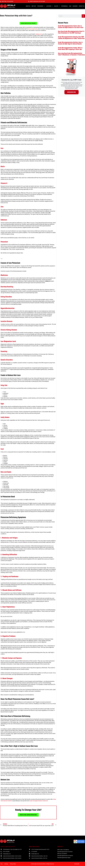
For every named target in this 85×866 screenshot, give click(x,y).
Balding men (39, 34)
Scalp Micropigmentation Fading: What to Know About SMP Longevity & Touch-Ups (70, 48)
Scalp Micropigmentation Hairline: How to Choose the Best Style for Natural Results (70, 43)
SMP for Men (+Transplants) (63, 849)
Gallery (56, 6)
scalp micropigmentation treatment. (38, 800)
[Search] (83, 16)
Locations (48, 6)
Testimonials (64, 6)
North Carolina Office (8, 846)
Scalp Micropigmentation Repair (63, 857)
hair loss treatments (32, 29)
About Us (28, 6)
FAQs (70, 6)
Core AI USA (81, 863)
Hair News (75, 6)
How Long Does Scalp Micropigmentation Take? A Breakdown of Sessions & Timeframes (71, 54)
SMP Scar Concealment (62, 853)
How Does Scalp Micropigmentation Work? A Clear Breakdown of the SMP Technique (71, 32)
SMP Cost (34, 6)
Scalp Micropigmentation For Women (65, 851)
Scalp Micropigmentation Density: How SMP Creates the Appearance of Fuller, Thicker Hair (71, 37)
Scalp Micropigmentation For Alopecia (65, 855)
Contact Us (81, 6)
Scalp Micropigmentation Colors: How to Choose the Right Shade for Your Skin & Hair (70, 26)
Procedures (40, 6)
